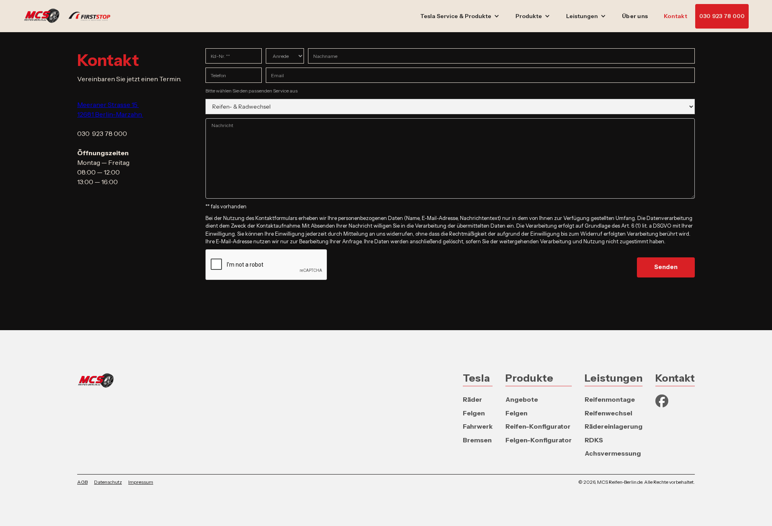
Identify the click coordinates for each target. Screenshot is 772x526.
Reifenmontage (610, 399)
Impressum (140, 482)
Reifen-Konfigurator (538, 426)
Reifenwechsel (608, 413)
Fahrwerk (478, 426)
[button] (459, 16)
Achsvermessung (613, 453)
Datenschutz (108, 482)
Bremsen (477, 440)
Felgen (474, 413)
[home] (71, 16)
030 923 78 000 (722, 16)
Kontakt (675, 16)
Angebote (521, 399)
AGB (82, 482)
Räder (472, 399)
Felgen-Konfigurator (538, 440)
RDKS (594, 440)
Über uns (635, 16)
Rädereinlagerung (614, 426)
